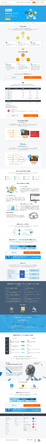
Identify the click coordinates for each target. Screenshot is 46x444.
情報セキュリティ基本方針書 (25, 422)
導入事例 (28, 2)
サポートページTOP (16, 422)
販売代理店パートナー (16, 419)
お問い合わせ (42, 2)
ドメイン (6, 434)
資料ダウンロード (38, 2)
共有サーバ (7, 432)
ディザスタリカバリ (7, 425)
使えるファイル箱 (7, 420)
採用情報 (24, 420)
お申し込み (31, 115)
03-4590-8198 (36, 257)
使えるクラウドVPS (7, 431)
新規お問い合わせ (16, 423)
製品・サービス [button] (25, 2)
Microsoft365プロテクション (8, 426)
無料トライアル (34, 2)
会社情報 (24, 419)
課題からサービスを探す (20, 2)
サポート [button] (31, 2)
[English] (41, 0)
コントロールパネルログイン (17, 425)
